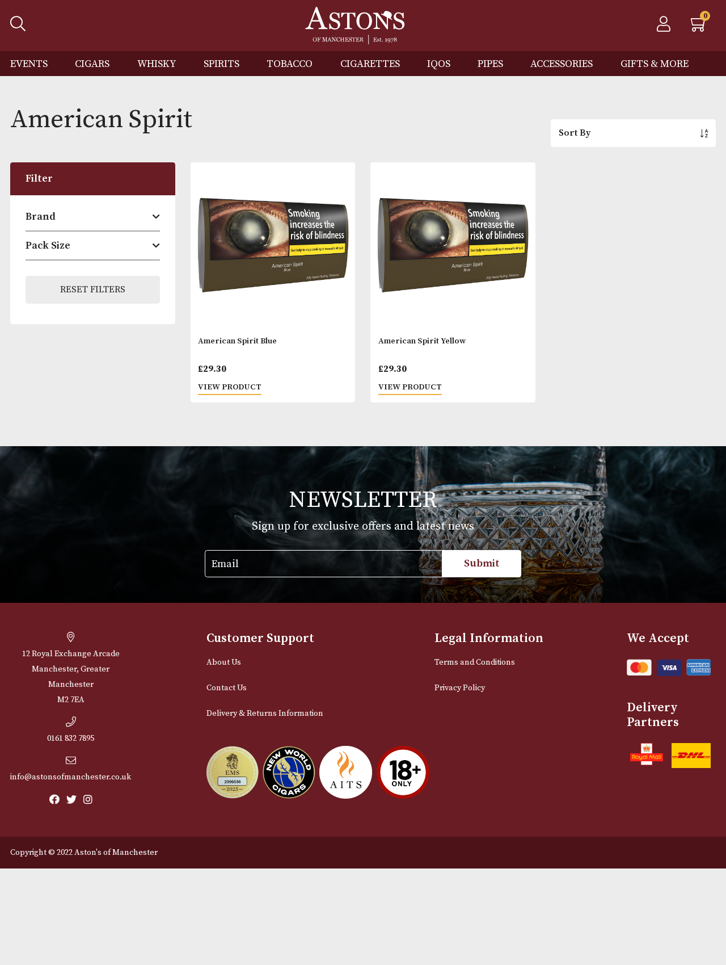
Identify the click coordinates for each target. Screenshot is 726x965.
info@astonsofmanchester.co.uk (70, 777)
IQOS (438, 63)
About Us (223, 662)
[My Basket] (699, 27)
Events (29, 63)
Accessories (561, 63)
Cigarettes (370, 63)
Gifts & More (655, 63)
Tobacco (290, 63)
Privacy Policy (459, 688)
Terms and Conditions (474, 662)
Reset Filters (92, 289)
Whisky (156, 63)
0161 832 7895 (70, 738)
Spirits (221, 63)
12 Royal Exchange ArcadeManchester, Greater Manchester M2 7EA (71, 677)
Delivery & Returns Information (264, 713)
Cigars (92, 63)
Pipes (490, 63)
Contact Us (226, 688)
